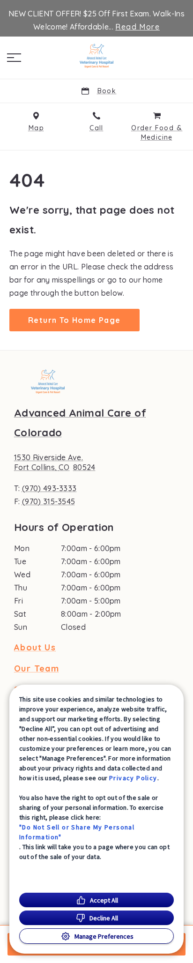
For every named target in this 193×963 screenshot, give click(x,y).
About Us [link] (35, 647)
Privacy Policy (133, 778)
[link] (96, 56)
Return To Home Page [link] (74, 320)
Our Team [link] (36, 668)
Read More (137, 26)
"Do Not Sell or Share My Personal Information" (76, 832)
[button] (14, 57)
